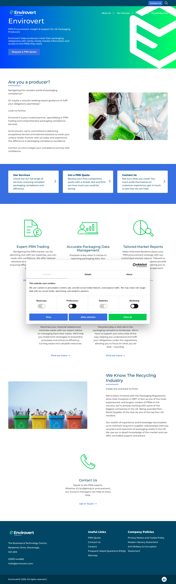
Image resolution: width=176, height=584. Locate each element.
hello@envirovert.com (20, 563)
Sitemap (92, 555)
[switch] (72, 306)
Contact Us (94, 542)
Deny (48, 317)
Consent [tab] (47, 274)
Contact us (155, 3)
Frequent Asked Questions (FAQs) (107, 551)
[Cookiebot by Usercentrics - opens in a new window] (135, 265)
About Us (106, 13)
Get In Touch (86, 503)
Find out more (59, 355)
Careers (92, 546)
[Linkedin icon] (164, 579)
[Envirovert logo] (22, 13)
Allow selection (88, 317)
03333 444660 (16, 559)
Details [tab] (88, 274)
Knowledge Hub (159, 13)
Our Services (123, 13)
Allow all (127, 317)
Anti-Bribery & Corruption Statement (142, 548)
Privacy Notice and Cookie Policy (146, 537)
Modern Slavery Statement (143, 542)
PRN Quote (94, 537)
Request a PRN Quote (24, 52)
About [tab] (129, 274)
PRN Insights (142, 13)
